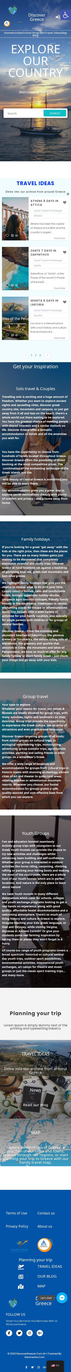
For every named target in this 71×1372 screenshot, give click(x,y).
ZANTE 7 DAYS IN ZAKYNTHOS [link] (43, 253)
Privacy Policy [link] (17, 1226)
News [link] (35, 1090)
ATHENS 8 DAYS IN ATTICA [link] (44, 203)
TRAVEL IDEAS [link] (35, 1054)
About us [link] (44, 1226)
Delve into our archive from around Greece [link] (35, 1070)
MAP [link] (35, 1132)
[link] (66, 15)
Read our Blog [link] (35, 1104)
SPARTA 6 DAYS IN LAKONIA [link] (44, 303)
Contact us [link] (46, 1213)
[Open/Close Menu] (68, 194)
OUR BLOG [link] (47, 1276)
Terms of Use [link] (16, 1213)
